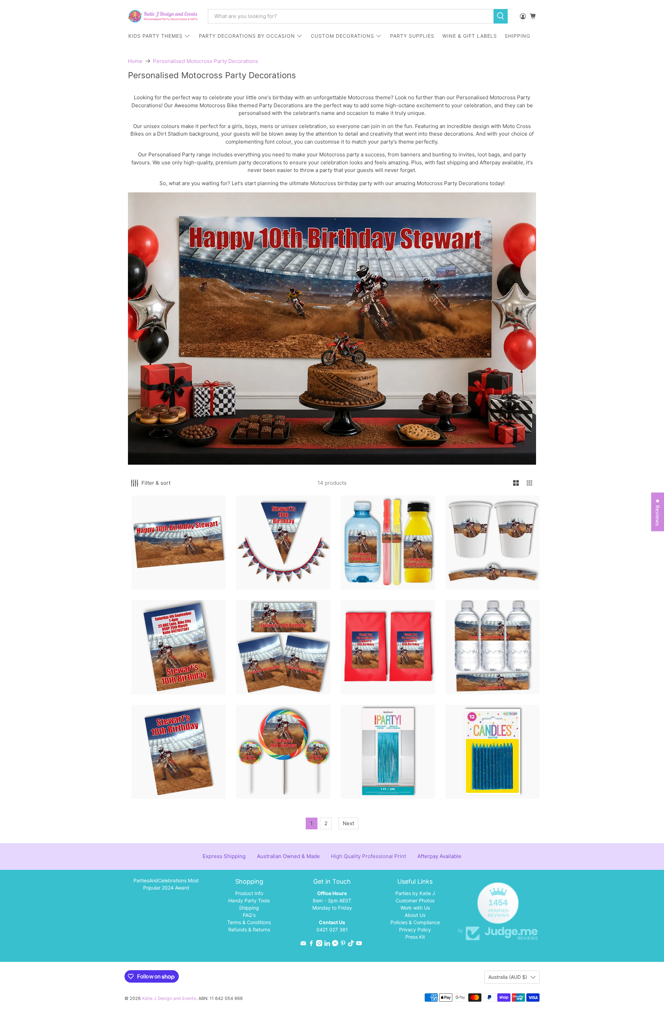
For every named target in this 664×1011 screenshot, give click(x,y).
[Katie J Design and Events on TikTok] (351, 944)
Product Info (249, 893)
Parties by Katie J (415, 893)
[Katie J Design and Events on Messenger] (335, 944)
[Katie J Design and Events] (162, 16)
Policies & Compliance (415, 922)
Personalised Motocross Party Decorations (205, 61)
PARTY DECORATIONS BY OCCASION (247, 36)
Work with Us (415, 908)
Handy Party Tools (249, 900)
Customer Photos (415, 900)
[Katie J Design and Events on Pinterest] (343, 944)
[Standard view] (516, 483)
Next (348, 823)
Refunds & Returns (249, 929)
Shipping (249, 908)
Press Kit (415, 937)
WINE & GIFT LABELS (469, 36)
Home (135, 61)
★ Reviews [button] (657, 512)
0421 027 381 (332, 929)
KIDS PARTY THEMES (155, 36)
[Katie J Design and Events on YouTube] (359, 944)
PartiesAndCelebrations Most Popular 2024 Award (166, 884)
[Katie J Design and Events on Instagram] (319, 944)
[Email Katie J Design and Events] (303, 944)
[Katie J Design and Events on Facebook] (311, 944)
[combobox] (351, 16)
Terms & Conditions (249, 922)
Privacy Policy (415, 929)
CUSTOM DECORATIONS (342, 36)
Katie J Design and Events (169, 998)
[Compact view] (529, 483)
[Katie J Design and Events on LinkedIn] (327, 944)
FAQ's (249, 915)
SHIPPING (517, 36)
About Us (415, 915)
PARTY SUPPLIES (412, 36)
